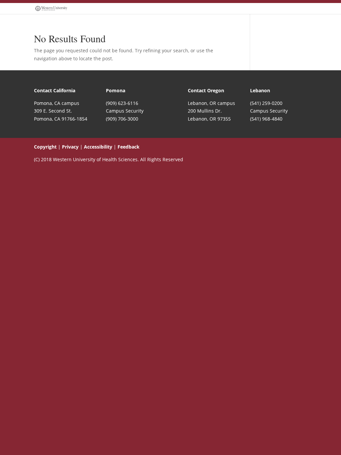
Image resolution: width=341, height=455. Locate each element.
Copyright (45, 147)
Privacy (70, 147)
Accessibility (98, 147)
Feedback (129, 147)
